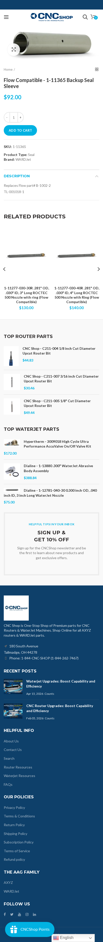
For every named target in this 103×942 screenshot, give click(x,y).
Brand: (9, 159)
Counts (49, 694)
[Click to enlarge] (14, 49)
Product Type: (15, 155)
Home (8, 69)
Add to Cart (20, 130)
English (66, 937)
